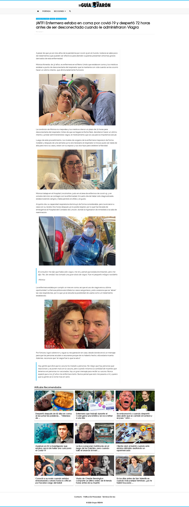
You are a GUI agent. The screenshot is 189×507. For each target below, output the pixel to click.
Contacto (78, 497)
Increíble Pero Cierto (42, 18)
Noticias (52, 18)
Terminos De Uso (108, 497)
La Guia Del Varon (94, 5)
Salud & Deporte (61, 18)
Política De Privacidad (92, 497)
